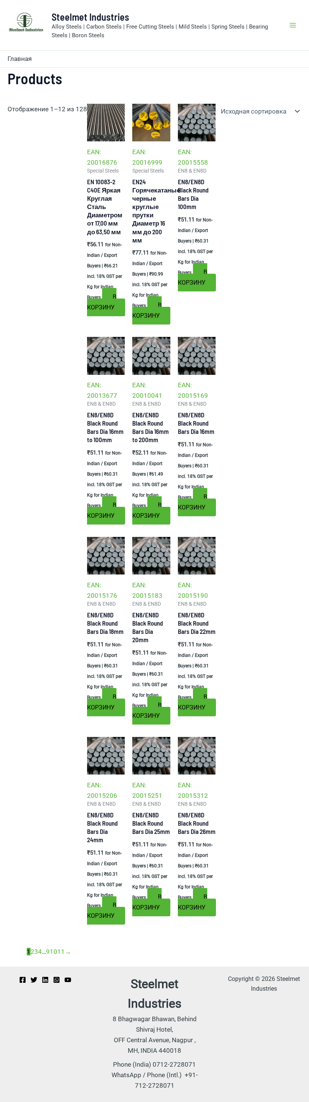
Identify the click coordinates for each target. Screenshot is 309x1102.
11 (61, 951)
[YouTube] (67, 979)
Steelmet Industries (90, 17)
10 (53, 951)
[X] (34, 979)
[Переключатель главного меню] (293, 25)
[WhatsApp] (56, 979)
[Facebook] (22, 979)
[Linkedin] (45, 979)
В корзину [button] (101, 302)
